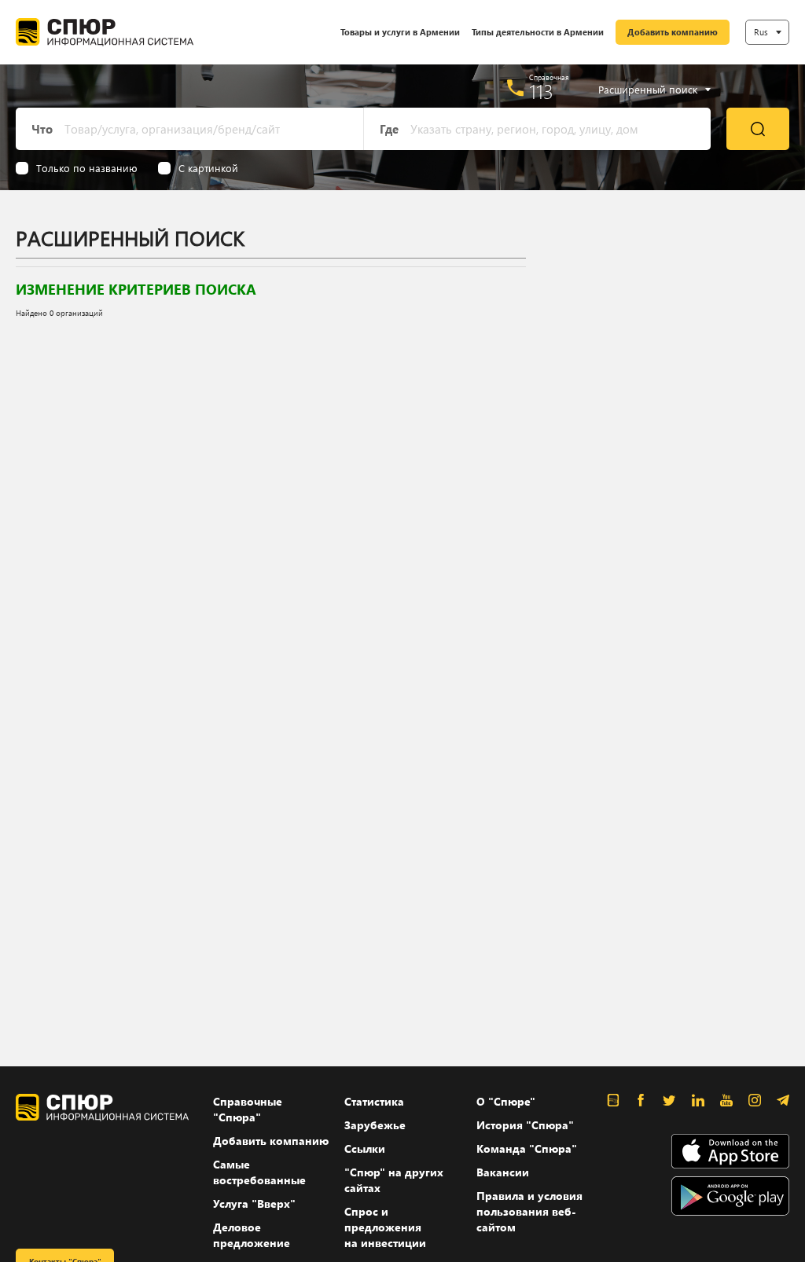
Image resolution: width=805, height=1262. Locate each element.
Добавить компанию (672, 32)
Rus (761, 32)
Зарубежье (375, 1124)
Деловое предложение (251, 1235)
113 (541, 91)
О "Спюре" (505, 1101)
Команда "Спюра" (526, 1148)
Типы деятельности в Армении (538, 32)
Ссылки (364, 1148)
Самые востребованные (259, 1172)
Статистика (374, 1101)
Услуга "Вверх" (254, 1203)
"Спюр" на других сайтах (393, 1180)
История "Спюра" (525, 1124)
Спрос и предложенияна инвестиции (385, 1227)
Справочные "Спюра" (247, 1109)
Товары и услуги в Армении (400, 32)
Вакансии (502, 1172)
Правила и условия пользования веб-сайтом (529, 1211)
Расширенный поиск (647, 89)
